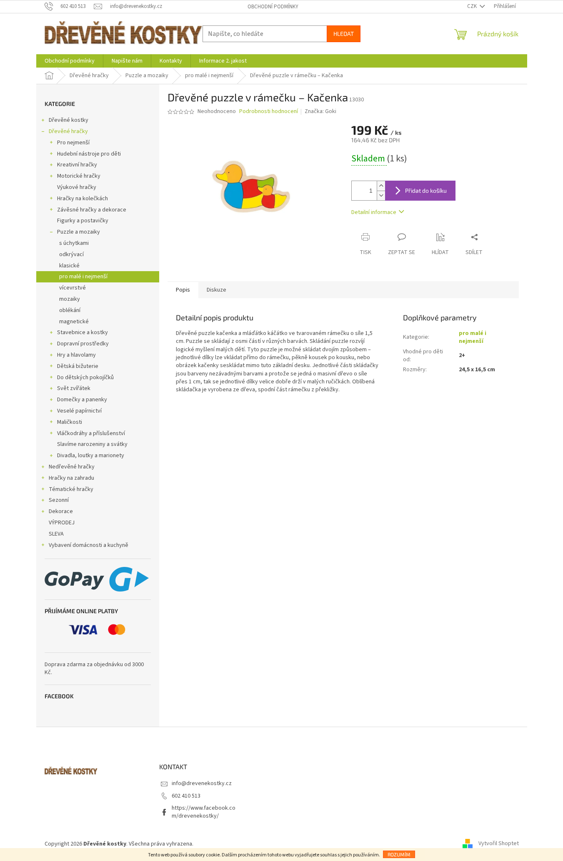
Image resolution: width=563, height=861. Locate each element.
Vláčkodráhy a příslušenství (91, 433)
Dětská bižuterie (77, 366)
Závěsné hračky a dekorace (91, 210)
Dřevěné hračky (68, 131)
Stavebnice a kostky (82, 332)
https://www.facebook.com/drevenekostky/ (203, 812)
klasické (69, 266)
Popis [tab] (183, 290)
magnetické (74, 321)
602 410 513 (186, 796)
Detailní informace (373, 212)
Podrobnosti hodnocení (268, 112)
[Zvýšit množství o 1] (381, 186)
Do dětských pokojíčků (85, 377)
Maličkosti (69, 422)
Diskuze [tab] (216, 290)
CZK (472, 6)
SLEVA (56, 534)
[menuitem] (69, 61)
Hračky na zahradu (71, 478)
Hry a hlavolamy (76, 355)
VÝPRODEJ (62, 523)
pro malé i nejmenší (83, 276)
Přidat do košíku (426, 190)
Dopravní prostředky (83, 344)
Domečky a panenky (82, 399)
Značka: (320, 111)
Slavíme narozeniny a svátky (92, 444)
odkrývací (71, 254)
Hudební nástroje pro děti (89, 154)
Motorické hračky (78, 176)
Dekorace (61, 511)
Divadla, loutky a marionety (90, 455)
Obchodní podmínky (273, 6)
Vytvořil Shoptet (498, 844)
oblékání (69, 310)
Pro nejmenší (73, 142)
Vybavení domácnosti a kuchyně (88, 545)
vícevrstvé (72, 288)
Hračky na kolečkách (82, 198)
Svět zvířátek (73, 388)
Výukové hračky (76, 187)
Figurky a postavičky (82, 221)
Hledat (343, 33)
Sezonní (59, 500)
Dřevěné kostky (68, 120)
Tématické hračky (71, 489)
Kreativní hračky (77, 165)
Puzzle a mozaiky (78, 232)
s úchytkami (74, 243)
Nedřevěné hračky (72, 467)
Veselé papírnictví (79, 411)
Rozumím (399, 854)
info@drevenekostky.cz (202, 783)
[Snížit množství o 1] (381, 195)
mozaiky (69, 299)
